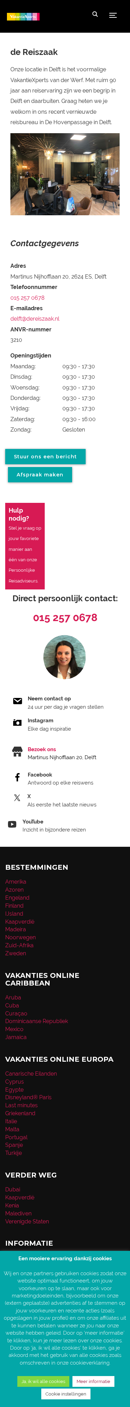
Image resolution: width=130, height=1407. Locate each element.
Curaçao (16, 1013)
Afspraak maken (40, 475)
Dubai (12, 1189)
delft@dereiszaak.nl (34, 318)
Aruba (13, 997)
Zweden (15, 953)
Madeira (15, 929)
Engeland (17, 897)
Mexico (14, 1029)
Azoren (14, 889)
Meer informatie (93, 1381)
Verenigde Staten (27, 1221)
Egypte (14, 1089)
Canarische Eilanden (31, 1073)
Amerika (15, 881)
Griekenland (20, 1113)
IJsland (14, 913)
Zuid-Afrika (19, 945)
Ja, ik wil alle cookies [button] (43, 1381)
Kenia (12, 1205)
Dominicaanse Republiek (36, 1021)
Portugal (16, 1137)
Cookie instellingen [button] (65, 1394)
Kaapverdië (19, 921)
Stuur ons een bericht (45, 456)
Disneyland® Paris (28, 1097)
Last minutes (21, 1105)
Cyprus (14, 1081)
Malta (12, 1129)
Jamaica (16, 1037)
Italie (11, 1121)
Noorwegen (20, 937)
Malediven (18, 1213)
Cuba (12, 1005)
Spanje (14, 1145)
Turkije (13, 1153)
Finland (14, 905)
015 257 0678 (27, 298)
